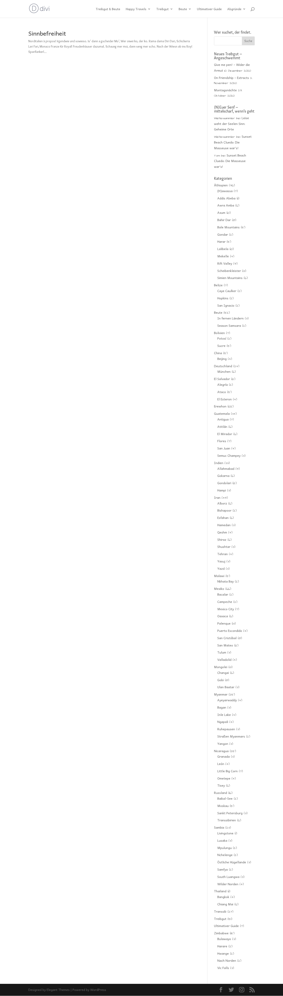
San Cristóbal (227, 637)
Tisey (221, 785)
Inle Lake (224, 714)
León (220, 763)
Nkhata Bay (225, 581)
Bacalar (222, 594)
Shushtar (223, 546)
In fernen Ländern (230, 318)
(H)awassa (225, 190)
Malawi (219, 575)
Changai (223, 672)
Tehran (222, 553)
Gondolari (224, 482)
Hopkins (222, 298)
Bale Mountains (228, 227)
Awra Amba (225, 205)
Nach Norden (226, 960)
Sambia (219, 827)
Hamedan (224, 524)
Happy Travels (136, 9)
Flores (221, 440)
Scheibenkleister (229, 270)
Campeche (224, 601)
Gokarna (223, 475)
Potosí (221, 338)
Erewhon (220, 406)
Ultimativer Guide (209, 9)
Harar (221, 241)
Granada (223, 756)
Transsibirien (226, 820)
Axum (221, 212)
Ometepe (223, 778)
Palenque (224, 623)
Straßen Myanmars (231, 736)
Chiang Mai (225, 904)
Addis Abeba (226, 198)
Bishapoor (224, 510)
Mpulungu (224, 847)
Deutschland (223, 365)
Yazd (221, 568)
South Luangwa (228, 876)
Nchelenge (225, 854)
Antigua (223, 419)
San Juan (223, 448)
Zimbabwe (221, 933)
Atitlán (222, 426)
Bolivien (219, 332)
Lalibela (222, 248)
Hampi (221, 490)
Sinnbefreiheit (47, 33)
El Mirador (224, 433)
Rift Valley (224, 263)
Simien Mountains (230, 277)
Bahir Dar (224, 219)
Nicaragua (221, 750)
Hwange (223, 953)
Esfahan (223, 517)
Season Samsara (229, 325)
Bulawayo (224, 938)
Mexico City (225, 608)
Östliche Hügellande (231, 862)
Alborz (222, 503)
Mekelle (223, 256)
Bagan (221, 707)
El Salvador (222, 378)
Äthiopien (221, 185)
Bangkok (223, 896)
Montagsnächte (225, 90)
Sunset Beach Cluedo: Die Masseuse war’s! (233, 142)
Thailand (220, 891)
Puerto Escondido (229, 630)
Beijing (222, 358)
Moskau (223, 805)
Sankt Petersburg (230, 813)
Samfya (222, 869)
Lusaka (222, 840)
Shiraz (221, 539)
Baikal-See (225, 798)
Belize (218, 285)
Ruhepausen (226, 728)
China (218, 352)
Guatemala (222, 413)
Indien (218, 462)
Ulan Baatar (225, 686)
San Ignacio (225, 305)
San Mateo (225, 645)
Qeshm (222, 532)
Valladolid (224, 659)
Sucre (221, 345)
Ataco (221, 391)
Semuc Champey (229, 455)
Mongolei (220, 666)
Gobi (220, 679)
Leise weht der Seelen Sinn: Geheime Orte (231, 123)
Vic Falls (223, 967)
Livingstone (225, 833)
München (224, 371)
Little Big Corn (227, 771)
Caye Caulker (226, 290)
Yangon (222, 743)
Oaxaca (222, 616)
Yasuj (221, 561)
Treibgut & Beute (108, 9)
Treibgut (162, 9)
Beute (183, 9)
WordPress (98, 989)
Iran (217, 497)
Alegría (222, 384)
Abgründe (234, 9)
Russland (220, 792)
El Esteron (224, 399)
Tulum (221, 652)
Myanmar (221, 694)
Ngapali (222, 721)
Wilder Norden (227, 883)
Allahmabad (225, 468)
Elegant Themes (58, 989)
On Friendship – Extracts (231, 77)
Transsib (220, 911)
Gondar (222, 234)
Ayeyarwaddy (227, 700)
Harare (222, 946)
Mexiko (219, 588)
